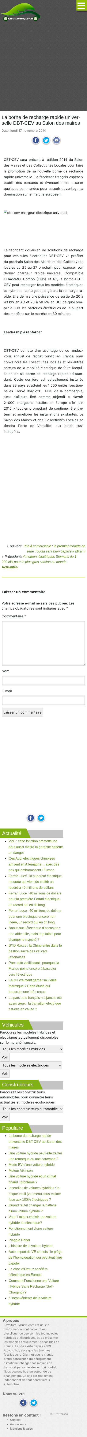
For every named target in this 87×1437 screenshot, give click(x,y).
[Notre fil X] (33, 1403)
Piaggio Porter (19, 1240)
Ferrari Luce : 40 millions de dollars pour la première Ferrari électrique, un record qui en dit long (35, 899)
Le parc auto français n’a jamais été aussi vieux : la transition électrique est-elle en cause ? (35, 1003)
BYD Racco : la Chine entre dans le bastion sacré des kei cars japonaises (35, 951)
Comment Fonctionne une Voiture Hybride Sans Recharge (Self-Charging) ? (34, 1286)
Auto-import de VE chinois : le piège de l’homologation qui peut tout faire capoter (35, 1257)
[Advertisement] (43, 66)
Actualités (10, 567)
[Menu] (81, 5)
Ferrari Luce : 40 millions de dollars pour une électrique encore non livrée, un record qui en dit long (35, 916)
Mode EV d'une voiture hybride (32, 1164)
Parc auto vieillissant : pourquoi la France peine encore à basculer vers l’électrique (34, 968)
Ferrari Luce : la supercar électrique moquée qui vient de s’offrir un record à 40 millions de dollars (35, 881)
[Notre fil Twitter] (41, 818)
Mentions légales (21, 1428)
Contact (15, 1419)
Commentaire (14, 616)
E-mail (7, 691)
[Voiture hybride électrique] (20, 11)
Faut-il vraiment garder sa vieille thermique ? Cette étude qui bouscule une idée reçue (33, 986)
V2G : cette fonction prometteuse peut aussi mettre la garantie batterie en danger (36, 847)
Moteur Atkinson (21, 1170)
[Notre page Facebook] (30, 818)
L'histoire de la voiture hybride (31, 1246)
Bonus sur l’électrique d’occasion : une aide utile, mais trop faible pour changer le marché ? (35, 933)
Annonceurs (18, 1424)
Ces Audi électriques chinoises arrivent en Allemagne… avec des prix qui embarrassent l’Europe (34, 864)
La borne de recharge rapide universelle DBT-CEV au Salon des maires (35, 1141)
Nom (5, 671)
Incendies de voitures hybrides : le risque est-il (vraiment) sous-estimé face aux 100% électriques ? (35, 1193)
